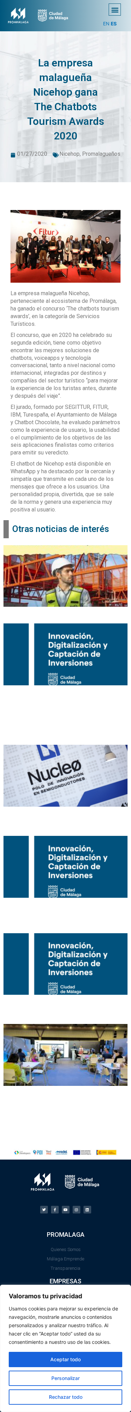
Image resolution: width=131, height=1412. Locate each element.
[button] (115, 9)
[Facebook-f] (55, 1209)
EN (106, 23)
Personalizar (65, 1378)
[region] (65, 1348)
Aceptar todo (65, 1359)
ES (114, 23)
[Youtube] (66, 1209)
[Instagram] (76, 1209)
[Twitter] (44, 1209)
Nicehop (69, 154)
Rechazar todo (65, 1397)
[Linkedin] (87, 1209)
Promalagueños (101, 154)
